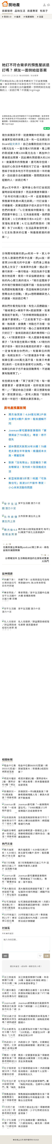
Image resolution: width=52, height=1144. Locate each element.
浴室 (41, 16)
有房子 (44, 10)
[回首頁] (11, 3)
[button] (48, 4)
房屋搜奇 (7, 10)
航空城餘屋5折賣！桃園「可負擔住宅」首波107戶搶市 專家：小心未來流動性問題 (27, 482)
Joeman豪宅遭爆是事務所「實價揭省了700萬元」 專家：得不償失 (27, 435)
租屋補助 (29, 16)
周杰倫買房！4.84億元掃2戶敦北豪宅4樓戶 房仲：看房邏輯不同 (27, 419)
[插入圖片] (40, 956)
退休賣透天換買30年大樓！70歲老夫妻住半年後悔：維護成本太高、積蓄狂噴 (27, 451)
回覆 (46, 956)
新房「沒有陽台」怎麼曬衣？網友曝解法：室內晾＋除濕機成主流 (27, 466)
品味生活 (20, 10)
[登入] (44, 4)
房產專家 (32, 10)
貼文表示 (15, 144)
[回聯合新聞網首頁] (5, 3)
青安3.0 (7, 16)
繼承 (18, 16)
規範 (5, 956)
